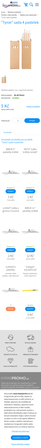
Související (8, 132)
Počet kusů (5, 121)
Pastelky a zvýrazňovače (28, 15)
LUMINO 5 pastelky (11, 268)
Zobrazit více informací (20, 431)
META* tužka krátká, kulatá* (30, 150)
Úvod (3, 12)
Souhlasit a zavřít (20, 437)
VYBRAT (11, 191)
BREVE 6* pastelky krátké (10, 150)
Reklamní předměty (14, 12)
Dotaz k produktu (33, 106)
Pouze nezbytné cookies (20, 444)
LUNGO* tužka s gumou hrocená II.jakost (11, 211)
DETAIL (10, 309)
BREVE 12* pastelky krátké (30, 209)
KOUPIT (30, 309)
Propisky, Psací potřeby (9, 15)
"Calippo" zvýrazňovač (30, 268)
